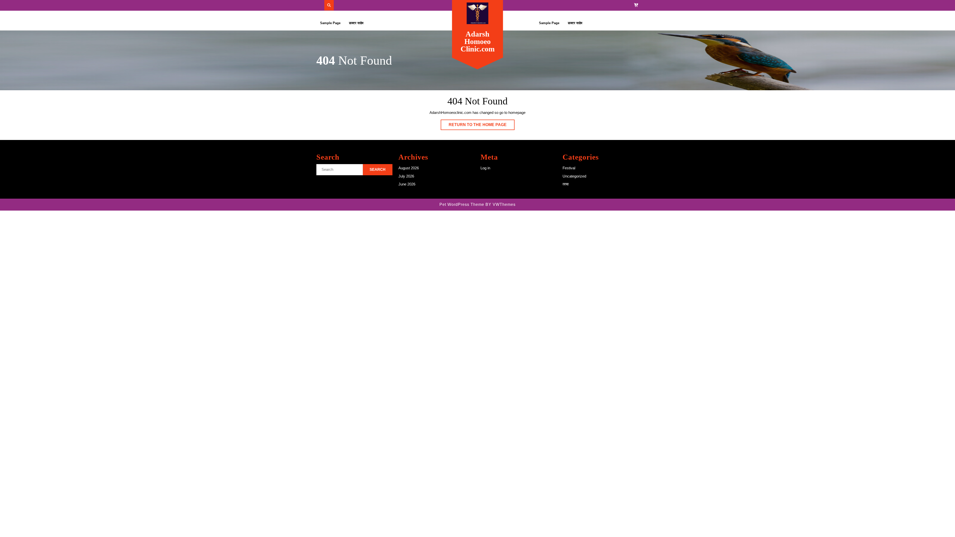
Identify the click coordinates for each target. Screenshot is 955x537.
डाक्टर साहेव (356, 23)
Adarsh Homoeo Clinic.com (478, 41)
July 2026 (406, 176)
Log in (485, 168)
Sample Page (330, 23)
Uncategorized (574, 176)
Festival (569, 168)
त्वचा (566, 184)
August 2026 (408, 168)
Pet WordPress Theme (461, 204)
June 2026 (406, 184)
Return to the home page (482, 126)
